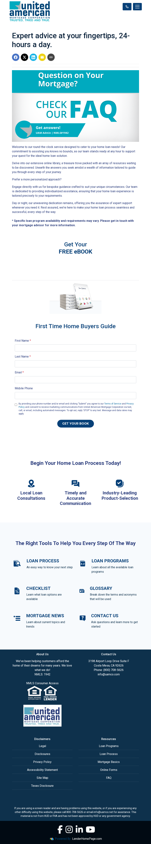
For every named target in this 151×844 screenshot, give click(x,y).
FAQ (108, 778)
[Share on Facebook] (15, 57)
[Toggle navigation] (137, 6)
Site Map (42, 778)
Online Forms (108, 770)
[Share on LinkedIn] (33, 57)
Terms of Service (112, 403)
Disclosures (42, 754)
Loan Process (109, 754)
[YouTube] (90, 829)
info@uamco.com (109, 674)
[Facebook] (60, 829)
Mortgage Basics (109, 762)
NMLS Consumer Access (42, 683)
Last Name (23, 356)
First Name (23, 340)
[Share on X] (24, 57)
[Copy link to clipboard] (51, 57)
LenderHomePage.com (87, 838)
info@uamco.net (103, 812)
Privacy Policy (42, 762)
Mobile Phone (24, 388)
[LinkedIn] (79, 829)
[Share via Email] (42, 57)
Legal (42, 746)
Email (19, 372)
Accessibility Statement (42, 770)
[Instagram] (69, 829)
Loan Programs (109, 746)
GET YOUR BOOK (75, 423)
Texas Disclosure (42, 785)
